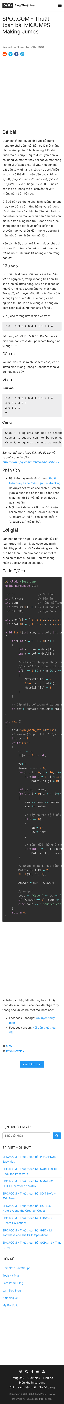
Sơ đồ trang (47, 1387)
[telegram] (22, 54)
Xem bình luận (32, 1064)
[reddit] (4, 54)
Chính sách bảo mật (23, 1387)
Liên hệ (48, 1378)
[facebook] (16, 54)
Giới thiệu (33, 1378)
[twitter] (10, 54)
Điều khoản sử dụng (32, 1382)
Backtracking (15, 1050)
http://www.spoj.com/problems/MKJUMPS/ (30, 462)
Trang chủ (17, 1378)
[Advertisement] (32, 94)
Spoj (9, 1045)
